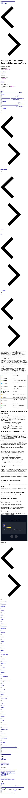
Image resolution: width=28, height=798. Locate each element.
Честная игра (3, 775)
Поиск (13, 792)
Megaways (16, 105)
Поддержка (17, 785)
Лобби (16, 96)
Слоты (19, 102)
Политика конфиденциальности (8, 773)
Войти (2, 2)
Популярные (3, 760)
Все (1, 112)
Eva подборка (16, 99)
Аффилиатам (3, 784)
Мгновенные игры (5, 763)
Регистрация (3, 3)
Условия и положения (5, 778)
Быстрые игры (21, 103)
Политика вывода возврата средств (8, 769)
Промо (20, 92)
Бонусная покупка (5, 764)
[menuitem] (14, 758)
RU (1, 765)
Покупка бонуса (19, 106)
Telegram (2, 783)
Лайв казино (3, 761)
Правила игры (4, 776)
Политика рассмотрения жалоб (7, 779)
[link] (14, 600)
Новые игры (21, 98)
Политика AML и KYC (6, 772)
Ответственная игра (5, 774)
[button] (14, 30)
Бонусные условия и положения (8, 771)
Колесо (18, 95)
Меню (15, 790)
